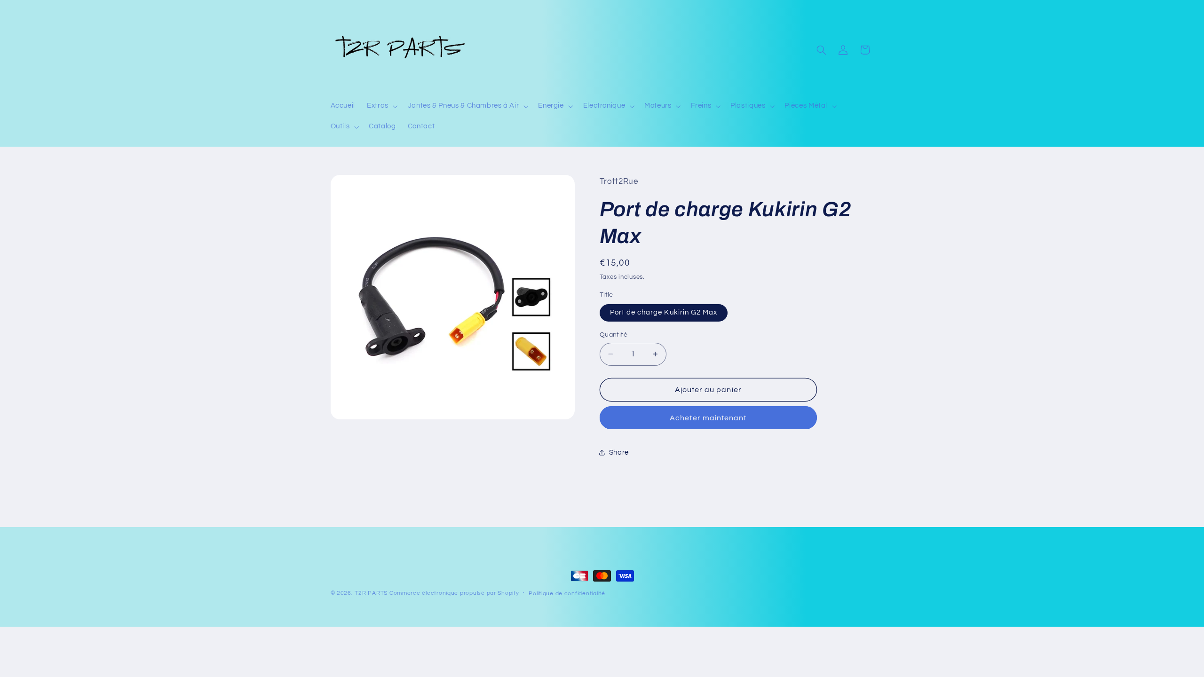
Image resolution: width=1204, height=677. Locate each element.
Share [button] (619, 452)
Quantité (613, 334)
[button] (381, 106)
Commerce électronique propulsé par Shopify (454, 593)
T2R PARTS (371, 593)
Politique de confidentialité (567, 593)
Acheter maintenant (708, 418)
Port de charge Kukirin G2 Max (663, 312)
